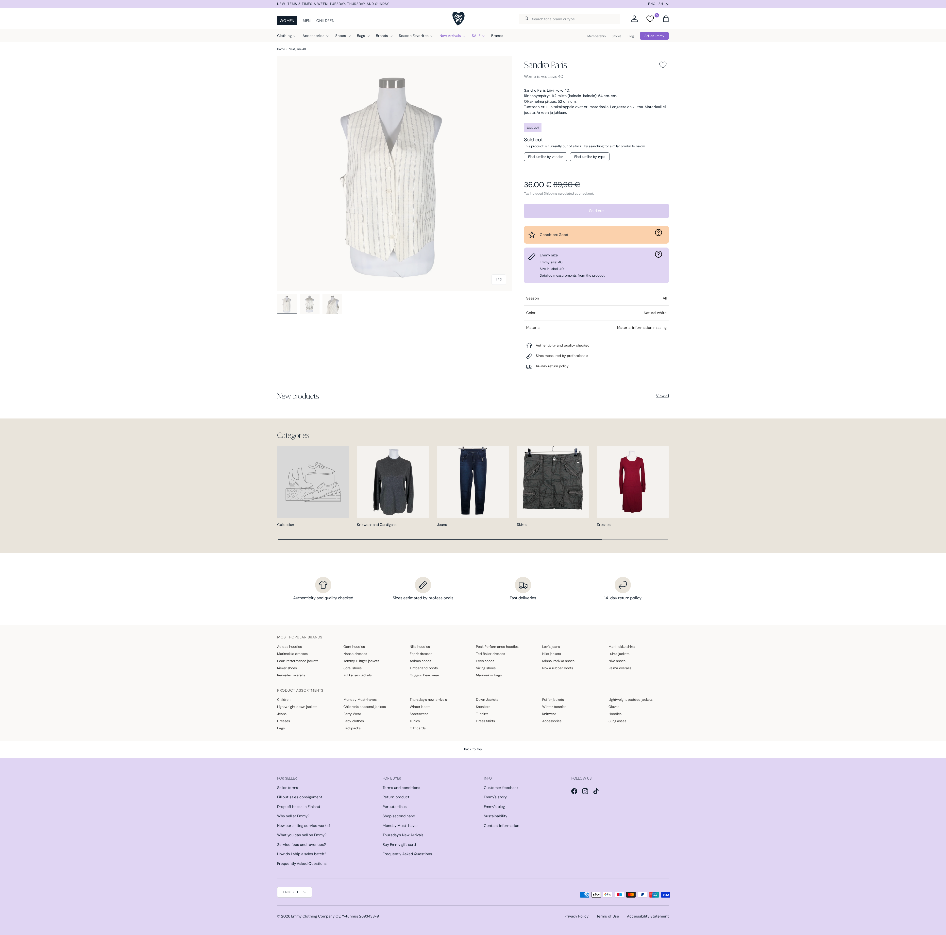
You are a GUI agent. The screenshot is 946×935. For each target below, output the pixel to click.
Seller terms (287, 787)
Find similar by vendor (545, 156)
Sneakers (483, 706)
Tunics (415, 721)
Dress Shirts (485, 721)
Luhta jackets (618, 653)
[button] (665, 18)
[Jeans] (473, 482)
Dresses (604, 524)
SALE (476, 35)
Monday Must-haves (360, 699)
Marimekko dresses (292, 653)
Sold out (596, 210)
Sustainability (495, 816)
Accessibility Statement (648, 916)
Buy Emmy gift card (399, 844)
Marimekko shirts (621, 646)
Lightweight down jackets (297, 706)
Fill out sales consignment (299, 797)
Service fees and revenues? (301, 844)
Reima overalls (619, 668)
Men (307, 20)
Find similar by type (589, 156)
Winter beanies (554, 706)
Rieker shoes (287, 668)
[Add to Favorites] (663, 64)
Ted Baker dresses (490, 653)
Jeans (442, 524)
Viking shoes (486, 668)
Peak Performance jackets (297, 661)
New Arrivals (450, 35)
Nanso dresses (355, 653)
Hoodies (615, 714)
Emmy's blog (494, 806)
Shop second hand (399, 816)
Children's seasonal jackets (364, 706)
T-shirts (482, 714)
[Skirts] (553, 482)
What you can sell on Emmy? (301, 835)
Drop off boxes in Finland (298, 806)
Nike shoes (616, 661)
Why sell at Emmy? (293, 816)
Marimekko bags (489, 675)
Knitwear (549, 714)
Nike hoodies (420, 646)
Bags (361, 35)
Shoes (340, 35)
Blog (630, 36)
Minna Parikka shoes (558, 661)
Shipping (550, 193)
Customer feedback (501, 787)
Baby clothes (353, 721)
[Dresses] (633, 482)
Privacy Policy (576, 916)
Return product (396, 797)
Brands (382, 35)
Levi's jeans (551, 646)
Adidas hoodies (289, 646)
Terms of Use (607, 916)
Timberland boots (424, 668)
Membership (596, 36)
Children (325, 20)
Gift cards (418, 728)
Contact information (501, 825)
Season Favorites (414, 35)
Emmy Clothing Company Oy (315, 916)
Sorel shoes (352, 668)
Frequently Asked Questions (302, 863)
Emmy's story (495, 797)
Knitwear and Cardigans (376, 524)
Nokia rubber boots (557, 668)
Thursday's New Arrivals (403, 835)
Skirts (521, 524)
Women (287, 20)
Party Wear (352, 714)
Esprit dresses (421, 653)
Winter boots (420, 706)
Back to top (473, 749)
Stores (617, 36)
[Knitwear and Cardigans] (393, 482)
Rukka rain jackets (357, 675)
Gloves (613, 706)
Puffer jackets (553, 699)
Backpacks (352, 728)
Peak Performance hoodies (497, 646)
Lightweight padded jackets (630, 699)
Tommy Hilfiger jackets (361, 661)
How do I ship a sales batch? (301, 854)
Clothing (284, 35)
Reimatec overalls (291, 675)
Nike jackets (551, 653)
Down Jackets (487, 699)
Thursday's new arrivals (428, 699)
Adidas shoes (420, 661)
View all (662, 395)
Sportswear (419, 714)
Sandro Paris (545, 65)
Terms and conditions (401, 787)
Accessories (313, 35)
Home (281, 49)
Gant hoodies (354, 646)
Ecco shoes (485, 661)
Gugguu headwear (424, 675)
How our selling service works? (304, 825)
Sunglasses (617, 721)
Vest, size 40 (297, 49)
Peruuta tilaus (395, 806)
